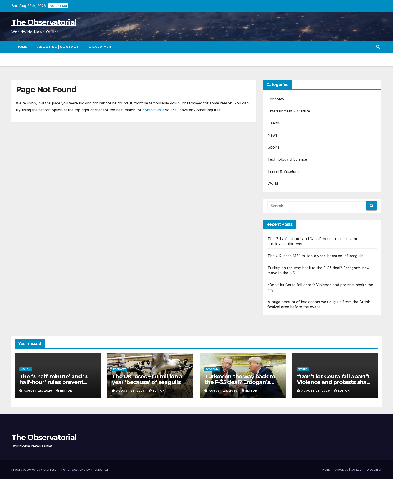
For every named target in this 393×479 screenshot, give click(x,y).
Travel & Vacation (282, 171)
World (272, 183)
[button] (378, 47)
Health (273, 123)
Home (21, 47)
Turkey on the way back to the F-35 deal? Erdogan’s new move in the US (239, 382)
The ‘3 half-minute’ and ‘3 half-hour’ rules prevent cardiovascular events (53, 382)
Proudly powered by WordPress (34, 469)
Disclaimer (100, 47)
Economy (275, 99)
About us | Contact (58, 47)
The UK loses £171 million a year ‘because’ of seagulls (315, 255)
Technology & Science (287, 159)
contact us (152, 110)
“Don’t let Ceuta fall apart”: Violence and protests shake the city (335, 382)
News (272, 135)
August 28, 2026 (38, 390)
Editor (66, 390)
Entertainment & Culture (288, 111)
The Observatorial (43, 22)
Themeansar (100, 469)
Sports (273, 147)
